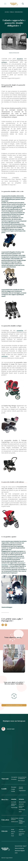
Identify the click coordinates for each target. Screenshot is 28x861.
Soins (20, 811)
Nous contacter (19, 848)
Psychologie (14, 807)
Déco (12, 833)
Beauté (13, 831)
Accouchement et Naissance (22, 778)
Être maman (21, 780)
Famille (12, 12)
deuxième (20, 59)
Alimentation (22, 802)
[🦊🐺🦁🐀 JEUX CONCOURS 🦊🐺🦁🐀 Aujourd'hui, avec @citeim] (20, 761)
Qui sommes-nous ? (21, 846)
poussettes (20, 330)
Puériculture (22, 831)
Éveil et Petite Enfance (14, 819)
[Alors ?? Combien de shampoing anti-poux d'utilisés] (20, 738)
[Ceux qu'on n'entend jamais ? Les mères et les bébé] (7, 761)
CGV (16, 853)
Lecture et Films (21, 834)
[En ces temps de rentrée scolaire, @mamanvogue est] (20, 750)
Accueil (7, 12)
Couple (13, 789)
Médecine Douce (13, 804)
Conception (14, 777)
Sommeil (13, 802)
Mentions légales (20, 850)
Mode (12, 829)
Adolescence (14, 821)
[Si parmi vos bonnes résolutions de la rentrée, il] (7, 750)
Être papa (13, 787)
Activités (21, 829)
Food (12, 835)
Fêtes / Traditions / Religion (22, 822)
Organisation (18, 12)
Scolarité (21, 818)
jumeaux (4, 62)
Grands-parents (21, 788)
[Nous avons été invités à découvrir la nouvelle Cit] (7, 738)
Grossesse (14, 779)
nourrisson (4, 356)
